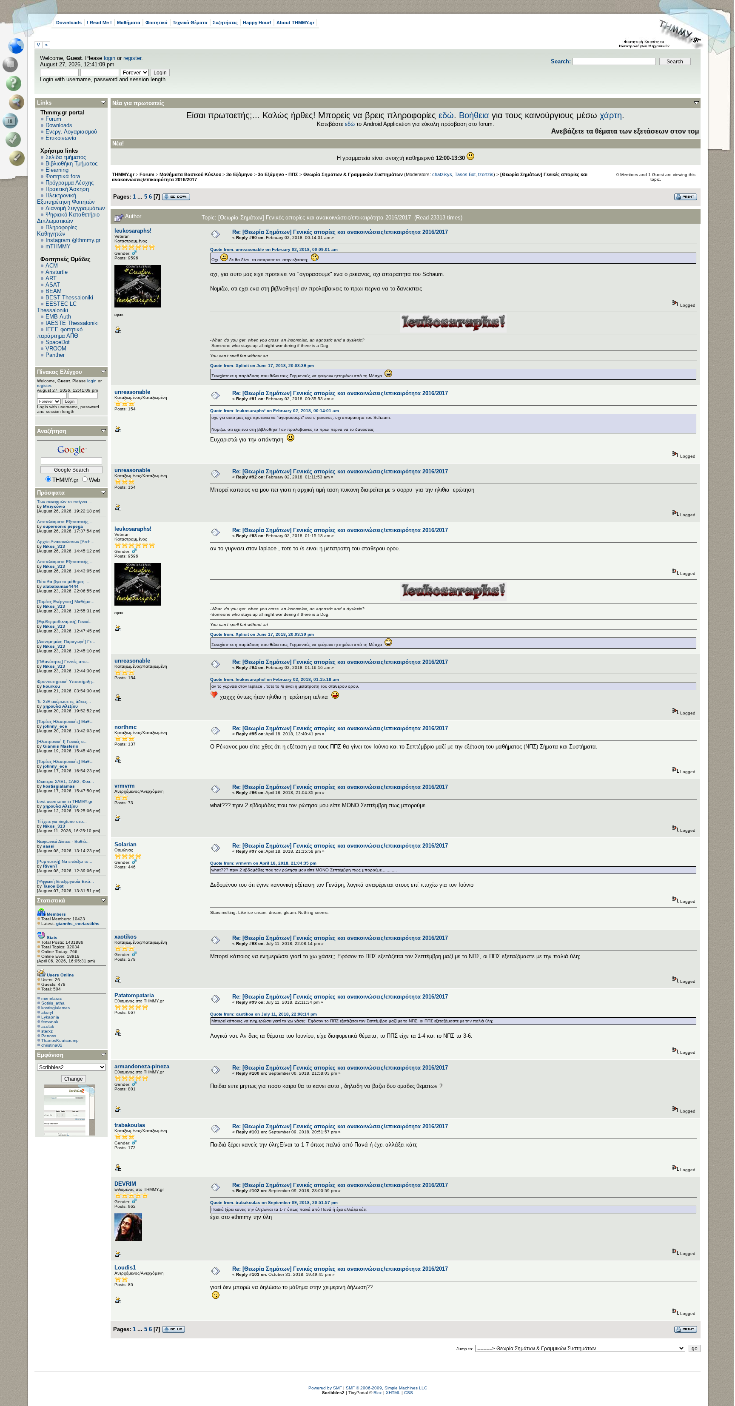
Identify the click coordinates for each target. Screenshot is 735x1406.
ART (51, 278)
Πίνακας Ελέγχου (59, 372)
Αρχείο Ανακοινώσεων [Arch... (65, 541)
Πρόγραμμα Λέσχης (70, 182)
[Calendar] (12, 121)
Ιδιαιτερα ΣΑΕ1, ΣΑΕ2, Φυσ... (65, 781)
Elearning (57, 170)
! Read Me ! (99, 22)
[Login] (15, 139)
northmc (125, 727)
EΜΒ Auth (58, 316)
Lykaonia (50, 1017)
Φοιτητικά (156, 22)
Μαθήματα (128, 22)
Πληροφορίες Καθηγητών (57, 230)
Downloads (69, 22)
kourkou (51, 686)
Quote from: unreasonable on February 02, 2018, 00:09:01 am (274, 249)
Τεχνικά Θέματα (190, 22)
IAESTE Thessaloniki (72, 323)
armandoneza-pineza (141, 1066)
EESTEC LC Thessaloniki (57, 307)
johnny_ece (55, 726)
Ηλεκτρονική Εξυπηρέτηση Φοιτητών (66, 198)
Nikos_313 (54, 546)
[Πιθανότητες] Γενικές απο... (64, 661)
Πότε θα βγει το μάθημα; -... (64, 581)
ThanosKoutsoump (60, 1040)
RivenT (50, 866)
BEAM (54, 291)
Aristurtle (57, 272)
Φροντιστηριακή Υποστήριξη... (66, 681)
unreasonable (132, 392)
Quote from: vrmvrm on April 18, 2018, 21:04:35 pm (263, 863)
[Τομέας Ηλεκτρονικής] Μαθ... (65, 721)
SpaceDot (58, 342)
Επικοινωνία (61, 138)
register (132, 58)
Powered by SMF (325, 1388)
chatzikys (442, 174)
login (109, 58)
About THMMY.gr (295, 22)
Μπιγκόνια (54, 506)
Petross (48, 1035)
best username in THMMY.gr (64, 801)
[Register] (18, 158)
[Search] (18, 102)
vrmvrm (124, 786)
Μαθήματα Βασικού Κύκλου (190, 174)
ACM (52, 265)
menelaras (51, 998)
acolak (47, 1026)
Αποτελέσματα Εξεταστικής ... (65, 521)
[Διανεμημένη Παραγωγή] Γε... (66, 641)
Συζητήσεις (225, 22)
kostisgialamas (59, 786)
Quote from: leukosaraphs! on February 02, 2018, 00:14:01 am (274, 410)
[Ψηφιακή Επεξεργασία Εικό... (65, 881)
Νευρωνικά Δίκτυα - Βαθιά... (63, 841)
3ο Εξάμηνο (239, 174)
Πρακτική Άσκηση (67, 189)
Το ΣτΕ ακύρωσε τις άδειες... (64, 701)
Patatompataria (134, 995)
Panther (55, 355)
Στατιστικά (51, 900)
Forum (53, 119)
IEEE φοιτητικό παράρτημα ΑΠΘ (60, 332)
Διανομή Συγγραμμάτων (75, 208)
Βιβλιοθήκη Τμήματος (71, 163)
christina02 (52, 1045)
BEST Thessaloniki (69, 297)
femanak (49, 1021)
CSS (408, 1392)
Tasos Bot (53, 886)
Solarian (125, 844)
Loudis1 (125, 1267)
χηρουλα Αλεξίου (60, 706)
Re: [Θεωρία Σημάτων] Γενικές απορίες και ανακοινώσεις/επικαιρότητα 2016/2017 (340, 232)
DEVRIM (125, 1184)
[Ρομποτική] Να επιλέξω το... (64, 861)
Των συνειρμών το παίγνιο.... (64, 501)
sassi (48, 846)
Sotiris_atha (53, 1003)
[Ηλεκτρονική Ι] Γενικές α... (62, 741)
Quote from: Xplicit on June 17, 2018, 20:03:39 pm (262, 365)
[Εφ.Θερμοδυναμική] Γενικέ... (65, 621)
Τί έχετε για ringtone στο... (62, 821)
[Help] (15, 83)
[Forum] (12, 65)
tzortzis (485, 174)
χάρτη (611, 115)
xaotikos (125, 937)
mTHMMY (58, 246)
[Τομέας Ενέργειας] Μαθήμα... (65, 601)
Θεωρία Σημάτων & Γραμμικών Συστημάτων (353, 174)
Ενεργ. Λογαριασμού (71, 131)
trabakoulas (129, 1125)
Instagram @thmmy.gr (73, 240)
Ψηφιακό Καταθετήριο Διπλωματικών (68, 217)
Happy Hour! (257, 22)
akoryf (47, 1012)
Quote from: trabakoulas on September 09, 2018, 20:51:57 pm (274, 1202)
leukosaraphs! (132, 231)
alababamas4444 (61, 586)
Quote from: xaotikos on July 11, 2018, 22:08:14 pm (263, 1014)
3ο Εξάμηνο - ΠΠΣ (278, 174)
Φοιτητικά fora (63, 176)
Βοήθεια (474, 115)
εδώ (446, 115)
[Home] (18, 46)
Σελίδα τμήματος (66, 157)
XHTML (393, 1392)
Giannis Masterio (60, 746)
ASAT (53, 285)
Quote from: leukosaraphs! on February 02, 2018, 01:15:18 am (274, 679)
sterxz (47, 1031)
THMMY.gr (123, 174)
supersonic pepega (63, 526)
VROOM (56, 348)
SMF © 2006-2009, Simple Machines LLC (386, 1388)
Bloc (377, 1392)
